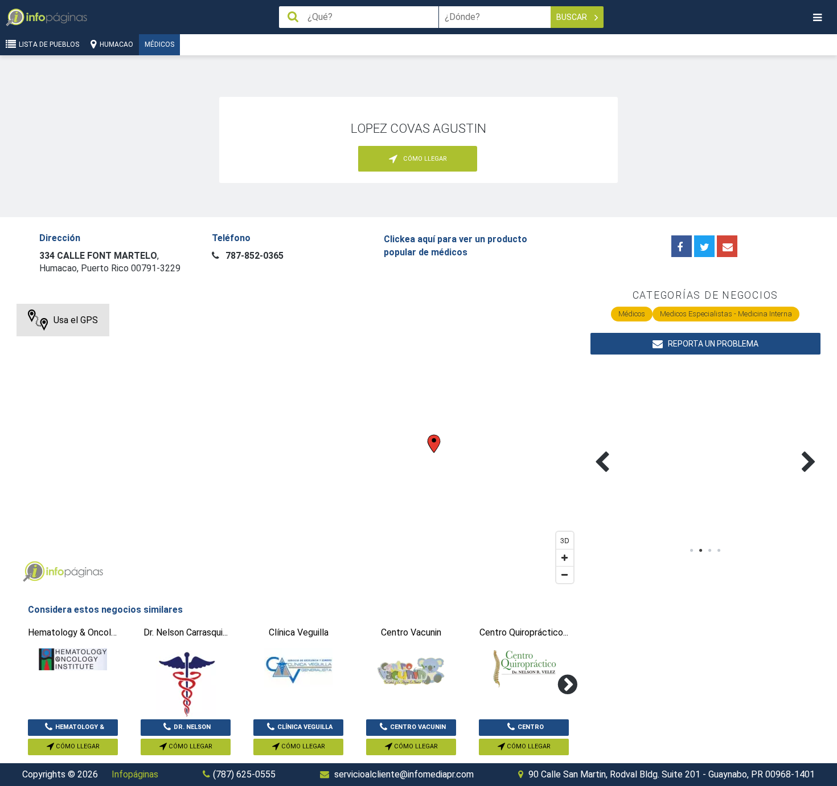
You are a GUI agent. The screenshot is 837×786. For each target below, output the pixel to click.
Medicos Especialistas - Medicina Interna (726, 313)
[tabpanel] (647, 448)
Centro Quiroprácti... (523, 729)
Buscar (572, 17)
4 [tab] (719, 550)
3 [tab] (710, 550)
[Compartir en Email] (727, 246)
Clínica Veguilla (305, 727)
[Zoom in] (564, 557)
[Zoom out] (564, 574)
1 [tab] (692, 550)
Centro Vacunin (418, 727)
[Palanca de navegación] (817, 17)
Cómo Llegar (77, 746)
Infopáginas (135, 774)
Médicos (159, 44)
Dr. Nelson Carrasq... (189, 729)
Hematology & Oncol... (79, 729)
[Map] (298, 446)
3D (564, 540)
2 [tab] (701, 550)
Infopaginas (33, 571)
